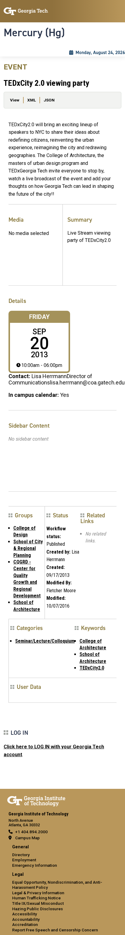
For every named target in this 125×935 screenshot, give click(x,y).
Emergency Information (34, 865)
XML (31, 100)
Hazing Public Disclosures (37, 908)
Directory (21, 854)
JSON (49, 100)
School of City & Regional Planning (28, 548)
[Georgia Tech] (36, 800)
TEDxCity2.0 (91, 668)
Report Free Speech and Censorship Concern (55, 929)
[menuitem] (62, 856)
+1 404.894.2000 (31, 831)
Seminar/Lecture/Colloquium (45, 641)
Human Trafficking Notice (36, 897)
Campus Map (27, 837)
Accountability (26, 919)
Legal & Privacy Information (38, 892)
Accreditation (25, 924)
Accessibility (24, 913)
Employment (24, 859)
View (14, 100)
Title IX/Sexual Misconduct (38, 903)
